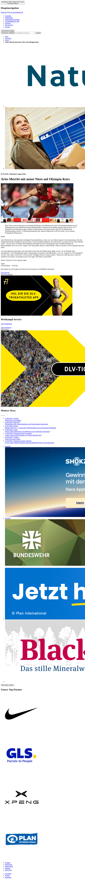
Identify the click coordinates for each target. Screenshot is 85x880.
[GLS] (21, 776)
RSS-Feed (8, 870)
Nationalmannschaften (12, 19)
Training (7, 23)
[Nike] (21, 734)
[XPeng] (21, 817)
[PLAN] (21, 859)
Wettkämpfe (9, 18)
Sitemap (7, 868)
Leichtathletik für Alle (12, 21)
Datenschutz (9, 866)
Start (6, 36)
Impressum (8, 864)
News (7, 40)
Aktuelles (8, 16)
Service (7, 27)
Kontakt (7, 863)
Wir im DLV (9, 25)
